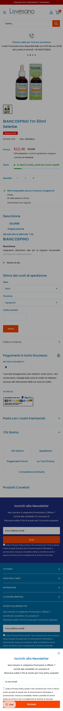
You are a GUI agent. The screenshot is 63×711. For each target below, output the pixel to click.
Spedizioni (45, 451)
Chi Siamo (17, 451)
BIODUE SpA (9, 139)
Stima (11, 328)
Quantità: (7, 178)
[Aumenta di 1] (33, 178)
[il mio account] (51, 12)
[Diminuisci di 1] (17, 178)
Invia (31, 539)
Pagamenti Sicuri (17, 461)
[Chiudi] (59, 653)
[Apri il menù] (4, 12)
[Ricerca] (56, 23)
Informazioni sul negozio (19, 202)
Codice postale (10, 310)
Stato (5, 282)
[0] (57, 12)
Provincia (8, 296)
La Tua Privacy (45, 461)
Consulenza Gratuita (31, 472)
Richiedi (31, 704)
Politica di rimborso (12, 342)
